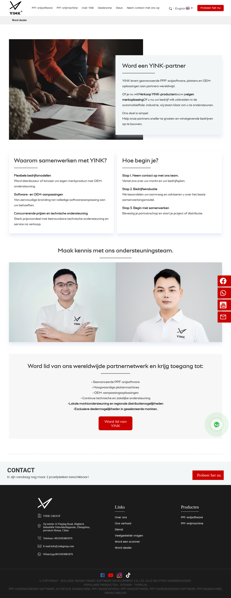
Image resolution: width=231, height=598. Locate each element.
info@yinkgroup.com (62, 546)
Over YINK (88, 8)
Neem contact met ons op (143, 8)
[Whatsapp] (217, 424)
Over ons (121, 517)
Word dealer (123, 548)
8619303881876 (64, 554)
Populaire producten (101, 584)
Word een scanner (127, 542)
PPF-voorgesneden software (32, 589)
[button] (115, 423)
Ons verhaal (123, 523)
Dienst (119, 529)
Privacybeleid (115, 593)
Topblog (140, 584)
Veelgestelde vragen (129, 535)
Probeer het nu (211, 8)
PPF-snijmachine (67, 8)
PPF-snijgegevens (105, 589)
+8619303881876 (62, 538)
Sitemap (126, 584)
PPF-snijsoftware (42, 8)
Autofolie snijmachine (73, 589)
